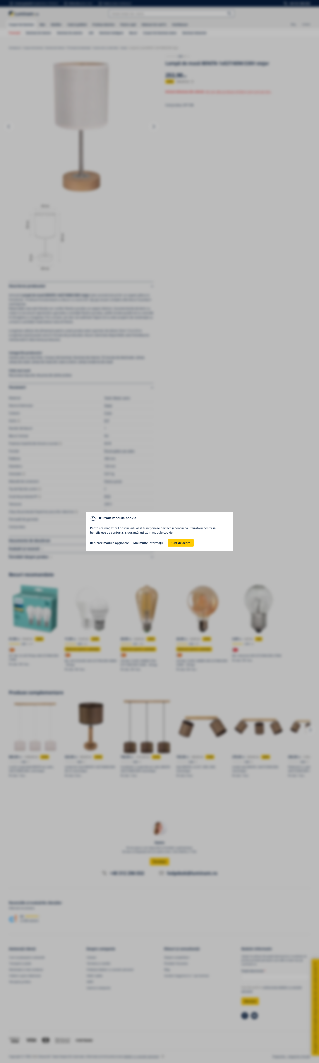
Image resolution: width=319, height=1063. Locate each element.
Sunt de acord (181, 543)
